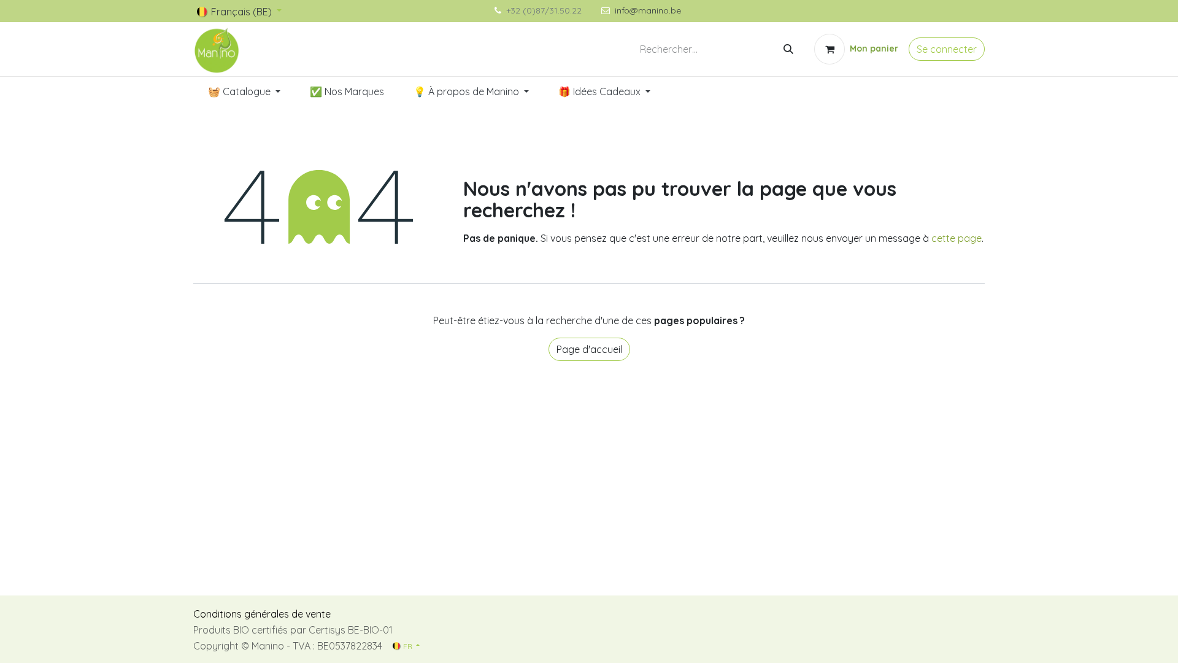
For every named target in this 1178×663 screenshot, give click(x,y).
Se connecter (947, 49)
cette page (956, 238)
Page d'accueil (589, 349)
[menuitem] (244, 91)
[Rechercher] (788, 49)
